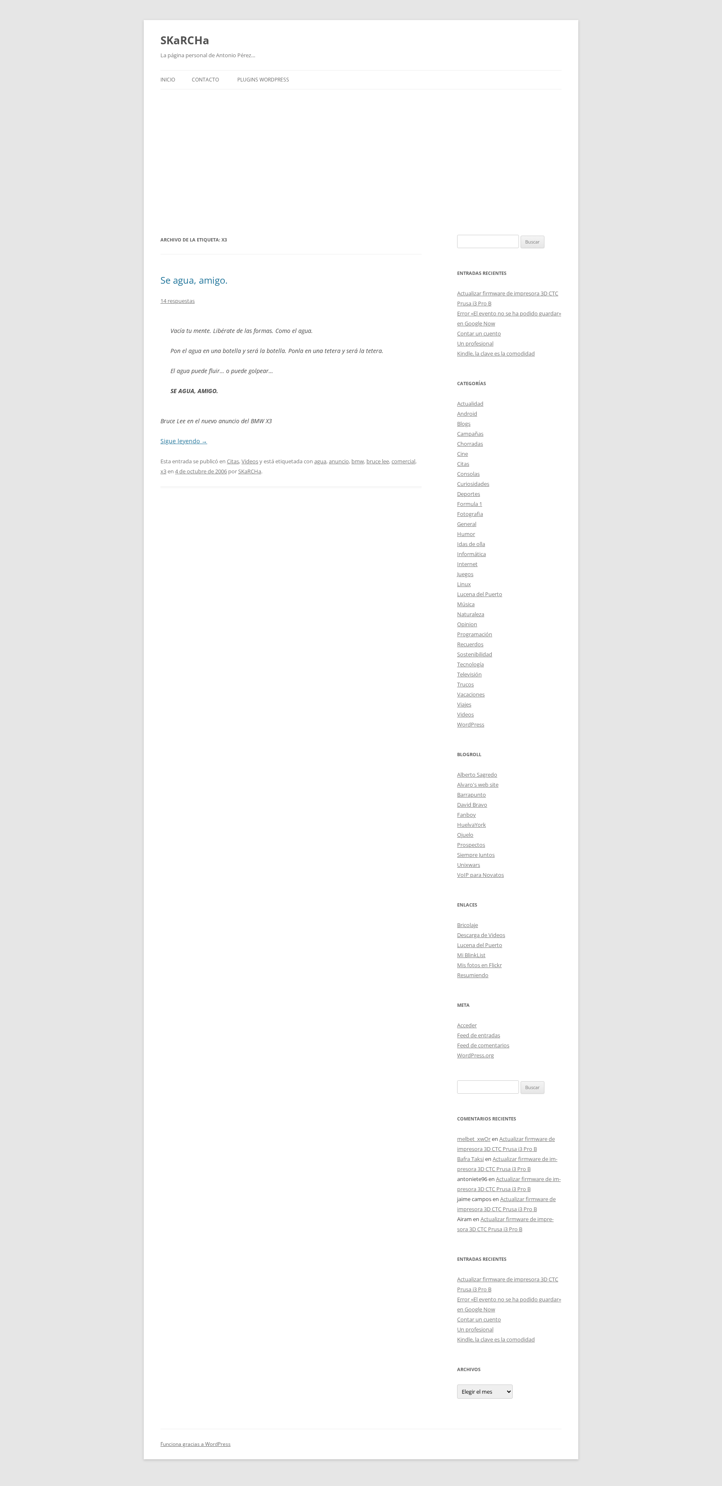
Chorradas (470, 443)
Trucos (465, 684)
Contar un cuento (479, 333)
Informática (471, 554)
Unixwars (468, 865)
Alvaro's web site (477, 784)
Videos (250, 461)
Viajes (464, 704)
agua (320, 461)
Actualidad (470, 403)
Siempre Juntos (476, 855)
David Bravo (472, 804)
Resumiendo (472, 975)
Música (466, 604)
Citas (233, 461)
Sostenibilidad (474, 654)
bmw (357, 461)
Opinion (467, 624)
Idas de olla (471, 544)
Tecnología (470, 664)
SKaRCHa (184, 40)
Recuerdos (470, 644)
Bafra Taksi (470, 1159)
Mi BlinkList (471, 955)
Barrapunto (471, 794)
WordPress (470, 724)
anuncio (339, 461)
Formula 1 (469, 504)
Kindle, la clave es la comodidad (496, 353)
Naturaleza (470, 614)
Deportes (468, 494)
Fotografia (470, 514)
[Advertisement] (361, 162)
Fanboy (466, 814)
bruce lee (377, 461)
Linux (464, 584)
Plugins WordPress (263, 79)
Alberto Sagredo (477, 774)
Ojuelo (465, 834)
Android (467, 413)
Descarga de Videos (481, 935)
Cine (462, 453)
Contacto (205, 79)
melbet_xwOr (474, 1139)
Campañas (470, 433)
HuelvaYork (471, 824)
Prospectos (471, 844)
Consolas (468, 474)
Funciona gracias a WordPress (195, 1444)
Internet (467, 564)
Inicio (167, 79)
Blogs (463, 423)
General (466, 524)
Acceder (467, 1025)
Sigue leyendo (183, 441)
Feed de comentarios (483, 1045)
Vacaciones (471, 694)
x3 (163, 471)
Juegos (465, 574)
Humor (466, 534)
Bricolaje (467, 925)
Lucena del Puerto (479, 594)
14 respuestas (177, 301)
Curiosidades (473, 484)
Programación (474, 634)
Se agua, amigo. (194, 280)
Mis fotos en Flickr (479, 965)
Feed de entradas (478, 1035)
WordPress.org (475, 1055)
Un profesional (475, 343)
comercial (403, 461)
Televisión (469, 674)
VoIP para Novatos (480, 875)
